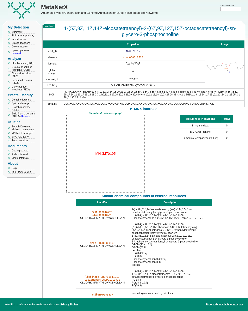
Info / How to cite (21, 171)
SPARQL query (20, 136)
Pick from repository (23, 35)
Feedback (49, 26)
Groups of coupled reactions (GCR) (22, 68)
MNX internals (145, 109)
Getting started (20, 150)
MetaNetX (54, 7)
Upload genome (20, 52)
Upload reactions (21, 42)
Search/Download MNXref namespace (23, 128)
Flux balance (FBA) (22, 63)
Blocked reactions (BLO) (22, 75)
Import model (19, 39)
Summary (17, 31)
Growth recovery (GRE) (21, 108)
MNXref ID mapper (22, 133)
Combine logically (21, 99)
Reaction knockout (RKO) (22, 81)
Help (14, 168)
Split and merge (20, 103)
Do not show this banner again (224, 304)
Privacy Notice (69, 304)
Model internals (20, 157)
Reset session (20, 140)
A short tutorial (20, 154)
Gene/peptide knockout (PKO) (21, 88)
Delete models (20, 46)
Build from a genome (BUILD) (23, 115)
